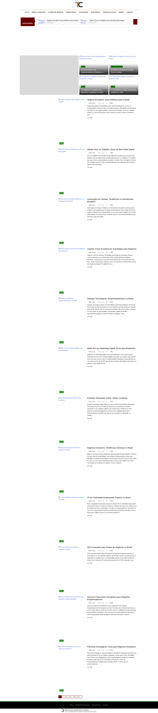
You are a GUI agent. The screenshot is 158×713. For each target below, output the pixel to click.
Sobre (121, 12)
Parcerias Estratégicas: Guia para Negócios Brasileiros (111, 647)
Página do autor (109, 12)
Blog (83, 66)
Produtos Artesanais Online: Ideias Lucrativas (107, 398)
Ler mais (89, 117)
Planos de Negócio (55, 12)
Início (27, 12)
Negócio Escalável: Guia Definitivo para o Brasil (62, 20)
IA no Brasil (95, 12)
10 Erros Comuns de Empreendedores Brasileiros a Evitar (92, 72)
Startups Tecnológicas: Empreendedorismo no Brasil (110, 298)
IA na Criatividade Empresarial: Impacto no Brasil (108, 497)
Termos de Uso (96, 705)
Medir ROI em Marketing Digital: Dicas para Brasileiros (111, 348)
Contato (129, 12)
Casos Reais (83, 12)
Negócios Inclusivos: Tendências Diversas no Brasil (110, 448)
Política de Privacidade (82, 705)
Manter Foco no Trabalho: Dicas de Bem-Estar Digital (107, 20)
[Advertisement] (79, 41)
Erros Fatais (71, 12)
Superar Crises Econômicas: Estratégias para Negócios (111, 249)
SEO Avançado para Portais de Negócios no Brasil (109, 547)
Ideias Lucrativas (39, 12)
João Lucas (92, 103)
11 (76, 697)
